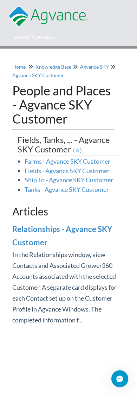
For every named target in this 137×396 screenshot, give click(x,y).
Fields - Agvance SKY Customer (67, 171)
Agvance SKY (94, 67)
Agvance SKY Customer (38, 75)
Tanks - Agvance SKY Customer (67, 189)
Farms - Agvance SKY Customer (67, 161)
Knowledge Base (53, 67)
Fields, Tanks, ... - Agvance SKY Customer (64, 144)
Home (19, 67)
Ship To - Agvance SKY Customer (69, 180)
